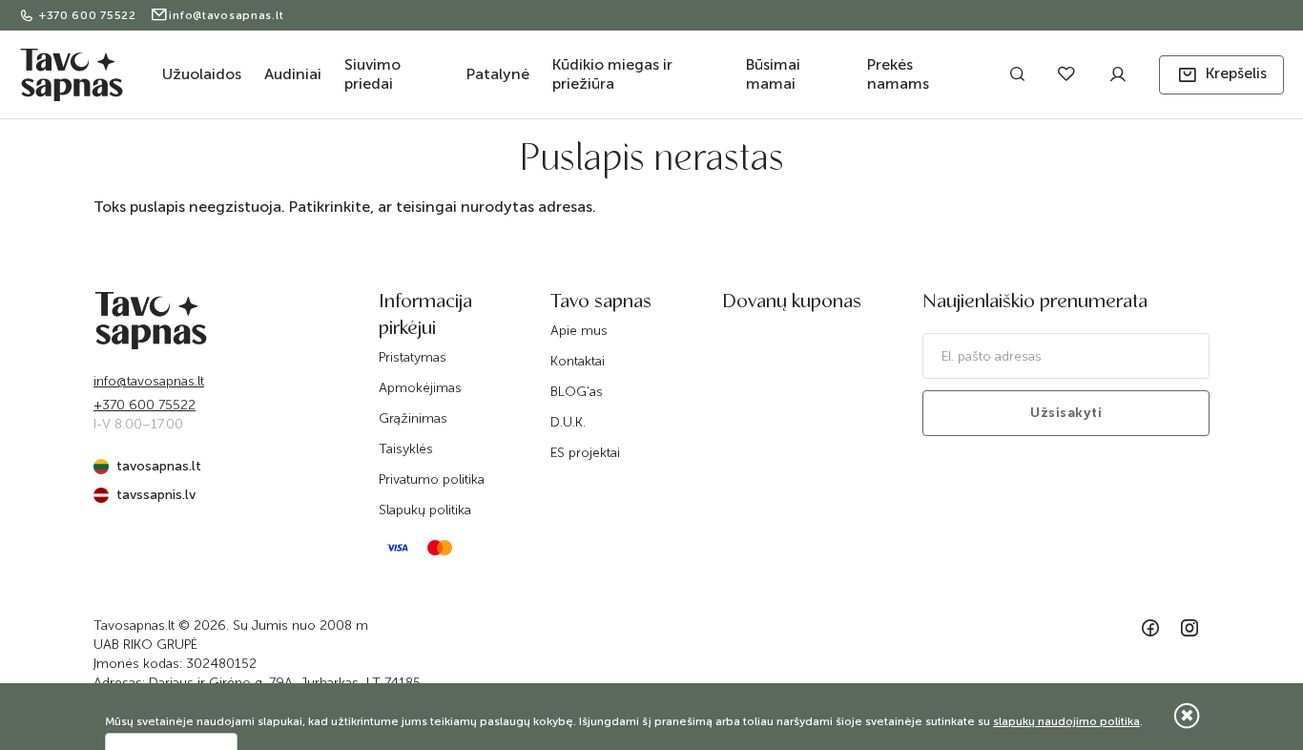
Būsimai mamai (773, 74)
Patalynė (497, 74)
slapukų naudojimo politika (1066, 721)
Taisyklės (406, 449)
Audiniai (292, 74)
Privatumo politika (432, 479)
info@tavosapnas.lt (226, 15)
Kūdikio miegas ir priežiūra (612, 74)
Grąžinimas (413, 418)
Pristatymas (412, 357)
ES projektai (585, 453)
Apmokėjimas (420, 388)
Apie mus (579, 331)
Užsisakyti (1066, 413)
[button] (1221, 74)
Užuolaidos (201, 74)
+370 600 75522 (89, 15)
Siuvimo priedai (372, 74)
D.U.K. (568, 422)
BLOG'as (576, 392)
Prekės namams (898, 74)
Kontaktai (577, 361)
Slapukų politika (425, 510)
